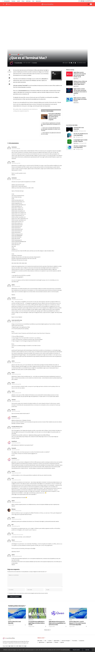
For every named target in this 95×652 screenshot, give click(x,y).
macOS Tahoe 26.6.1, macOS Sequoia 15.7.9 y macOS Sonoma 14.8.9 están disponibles (77, 623)
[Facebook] (79, 1)
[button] (8, 4)
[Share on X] (69, 63)
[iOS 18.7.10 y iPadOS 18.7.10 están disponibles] (69, 135)
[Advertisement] (47, 17)
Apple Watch (76, 86)
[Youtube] (25, 646)
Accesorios (76, 130)
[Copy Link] (73, 63)
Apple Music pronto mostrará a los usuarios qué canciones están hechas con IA (80, 74)
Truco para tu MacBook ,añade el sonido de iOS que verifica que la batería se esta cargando (54, 116)
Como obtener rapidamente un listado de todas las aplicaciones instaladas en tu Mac (50, 124)
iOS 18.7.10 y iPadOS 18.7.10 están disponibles (81, 134)
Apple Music (76, 78)
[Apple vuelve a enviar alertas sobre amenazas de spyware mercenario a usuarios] (69, 90)
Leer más (87, 649)
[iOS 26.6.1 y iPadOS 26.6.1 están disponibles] (69, 147)
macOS (18, 1)
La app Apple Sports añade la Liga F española (80, 140)
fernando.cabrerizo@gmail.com (30, 453)
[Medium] (87, 1)
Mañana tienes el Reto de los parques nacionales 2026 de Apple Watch (80, 83)
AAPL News (28, 1)
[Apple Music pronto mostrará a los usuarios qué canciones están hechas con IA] (69, 74)
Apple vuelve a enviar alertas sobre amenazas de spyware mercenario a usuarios (80, 91)
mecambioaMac (18, 62)
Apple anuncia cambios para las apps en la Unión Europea (80, 99)
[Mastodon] (17, 646)
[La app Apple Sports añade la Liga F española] (69, 141)
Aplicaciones (38, 1)
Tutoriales (13, 1)
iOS (74, 95)
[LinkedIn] (86, 1)
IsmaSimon (14, 416)
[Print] (75, 63)
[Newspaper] (7, 646)
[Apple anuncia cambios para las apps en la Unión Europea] (69, 99)
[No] (93, 649)
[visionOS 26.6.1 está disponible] (69, 129)
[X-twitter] (15, 646)
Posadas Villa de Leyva (17, 426)
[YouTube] (82, 1)
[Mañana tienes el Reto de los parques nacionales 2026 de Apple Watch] (69, 83)
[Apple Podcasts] (90, 1)
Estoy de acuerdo (76, 649)
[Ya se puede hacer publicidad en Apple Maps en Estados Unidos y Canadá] (37, 613)
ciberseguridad (7, 1)
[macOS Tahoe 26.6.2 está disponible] (17, 613)
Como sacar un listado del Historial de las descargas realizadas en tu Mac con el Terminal (50, 129)
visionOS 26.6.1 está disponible (79, 128)
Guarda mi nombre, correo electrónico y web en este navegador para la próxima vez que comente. (28, 593)
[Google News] (83, 1)
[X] (80, 1)
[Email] (71, 63)
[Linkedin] (12, 646)
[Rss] (92, 1)
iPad (33, 1)
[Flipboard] (89, 1)
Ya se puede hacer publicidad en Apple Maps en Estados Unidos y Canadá (36, 623)
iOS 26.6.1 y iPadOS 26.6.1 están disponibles (80, 146)
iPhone (23, 1)
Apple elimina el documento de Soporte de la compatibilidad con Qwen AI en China (57, 623)
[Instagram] (85, 1)
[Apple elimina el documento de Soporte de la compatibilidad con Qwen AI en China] (58, 613)
